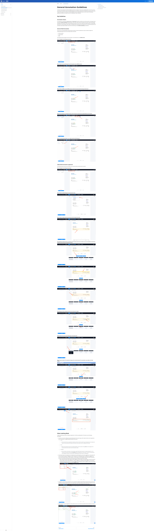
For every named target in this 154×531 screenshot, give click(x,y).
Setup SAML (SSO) (4, 9)
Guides (2, 4)
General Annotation (4, 7)
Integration (2, 14)
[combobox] (150, 1)
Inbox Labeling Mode (100, 8)
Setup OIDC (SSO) (4, 10)
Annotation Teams (100, 5)
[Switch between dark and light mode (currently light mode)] (147, 1)
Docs (7, 1)
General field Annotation (101, 6)
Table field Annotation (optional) (102, 7)
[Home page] (58, 3)
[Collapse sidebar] (6, 530)
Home (2, 3)
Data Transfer (3, 6)
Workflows (2, 13)
